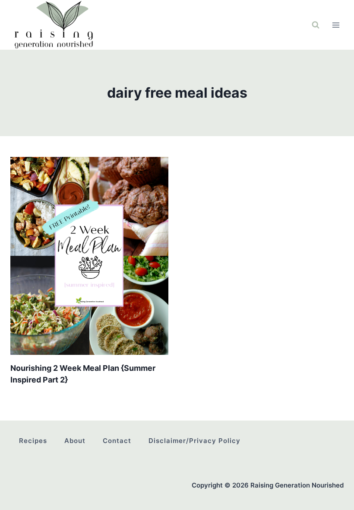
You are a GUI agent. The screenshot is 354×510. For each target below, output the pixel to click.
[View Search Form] (315, 25)
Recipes (33, 441)
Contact (117, 441)
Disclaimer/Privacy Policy (194, 441)
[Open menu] (336, 25)
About (74, 441)
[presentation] (89, 256)
